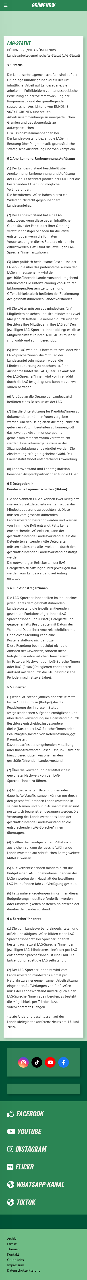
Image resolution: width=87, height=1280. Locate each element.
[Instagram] (23, 1062)
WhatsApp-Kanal (40, 1184)
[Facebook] (63, 1062)
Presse (12, 1244)
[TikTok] (36, 1062)
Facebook (30, 1113)
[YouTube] (50, 1062)
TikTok (26, 1202)
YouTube (29, 1131)
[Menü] (5, 5)
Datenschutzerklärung (24, 1270)
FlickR (25, 1167)
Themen (13, 1249)
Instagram (31, 1149)
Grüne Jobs (15, 1259)
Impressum (15, 1265)
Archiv (12, 1238)
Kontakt (13, 1254)
